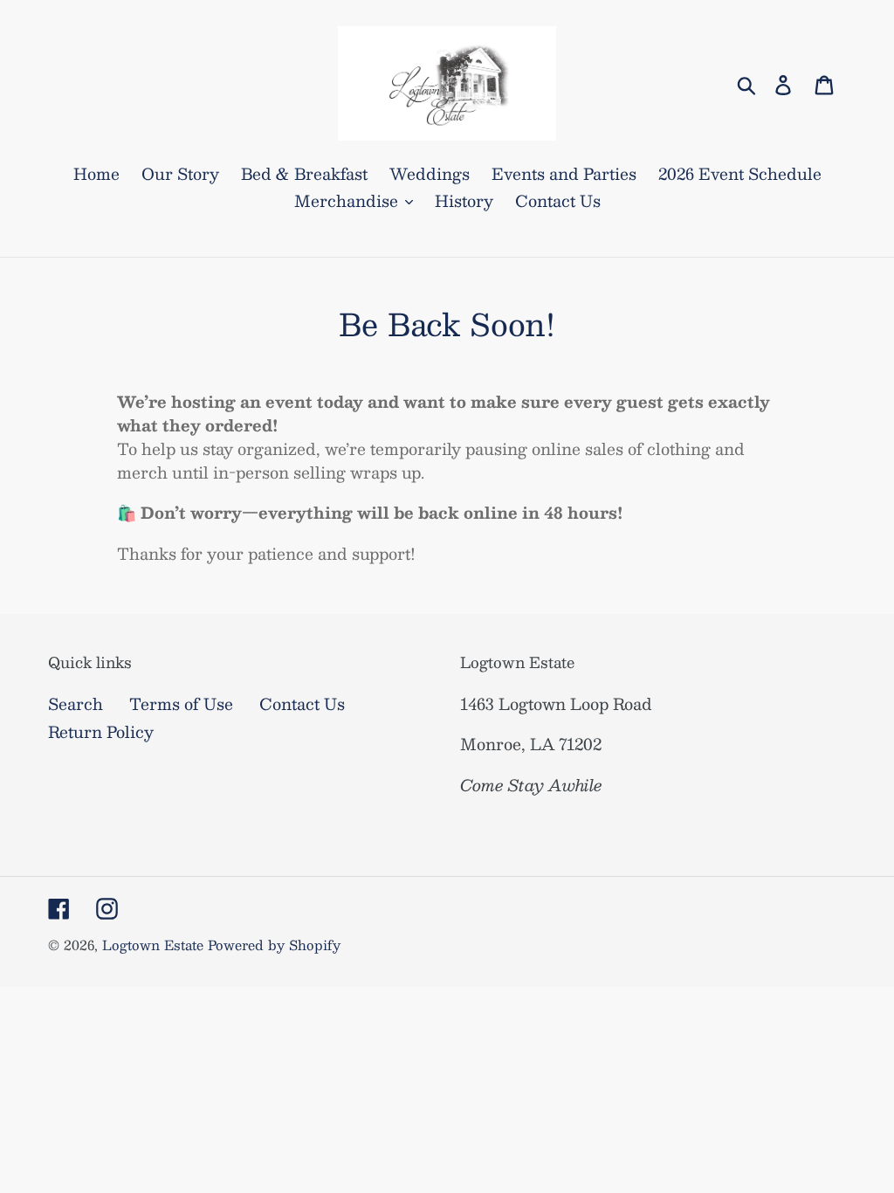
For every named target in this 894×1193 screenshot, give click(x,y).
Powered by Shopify (274, 944)
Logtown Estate (152, 944)
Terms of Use (181, 704)
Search (75, 704)
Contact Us (302, 704)
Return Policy (101, 732)
